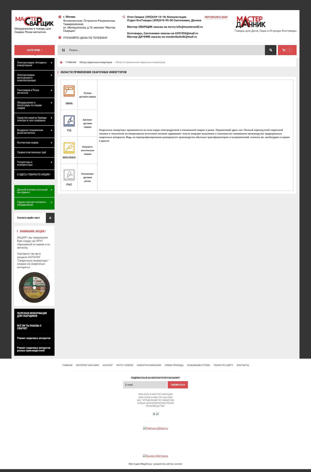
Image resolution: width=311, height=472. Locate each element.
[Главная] (61, 62)
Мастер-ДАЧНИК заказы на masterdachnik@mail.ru (162, 36)
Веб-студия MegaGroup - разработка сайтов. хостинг (155, 464)
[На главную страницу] (34, 21)
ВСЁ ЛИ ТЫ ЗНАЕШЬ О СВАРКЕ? (29, 327)
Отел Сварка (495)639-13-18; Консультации (156, 17)
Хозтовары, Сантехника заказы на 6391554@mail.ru (162, 33)
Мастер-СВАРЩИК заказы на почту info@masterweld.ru (165, 26)
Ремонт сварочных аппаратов (33, 338)
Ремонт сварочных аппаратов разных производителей (33, 349)
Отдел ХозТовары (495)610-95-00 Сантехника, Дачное (164, 20)
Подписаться (178, 385)
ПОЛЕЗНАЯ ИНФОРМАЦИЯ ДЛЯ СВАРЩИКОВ (32, 315)
